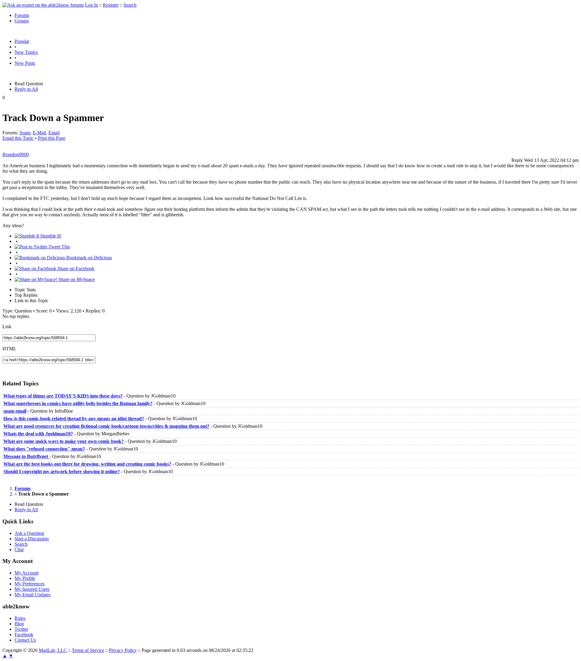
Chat (19, 549)
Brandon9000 (15, 154)
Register (111, 5)
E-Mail (39, 132)
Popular (22, 41)
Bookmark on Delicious (88, 257)
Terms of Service (88, 650)
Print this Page (51, 138)
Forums (22, 15)
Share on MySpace (76, 279)
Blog (19, 623)
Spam (24, 132)
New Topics (26, 52)
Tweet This (58, 246)
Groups (22, 20)
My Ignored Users (32, 589)
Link (6, 326)
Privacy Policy (123, 650)
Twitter (21, 629)
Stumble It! (50, 235)
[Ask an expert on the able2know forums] (43, 5)
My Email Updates (33, 594)
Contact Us (25, 640)
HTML (9, 348)
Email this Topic (18, 138)
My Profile (25, 578)
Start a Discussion (32, 538)
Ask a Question (29, 533)
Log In (91, 5)
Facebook (24, 634)
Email (54, 132)
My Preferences (29, 583)
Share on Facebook (75, 268)
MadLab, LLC (53, 650)
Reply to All (26, 89)
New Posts (25, 63)
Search (129, 5)
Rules (20, 618)
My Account (26, 572)
